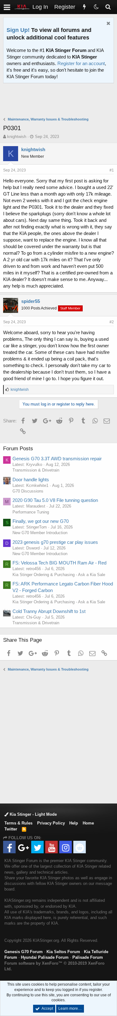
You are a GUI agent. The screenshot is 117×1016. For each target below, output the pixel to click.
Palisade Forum (87, 957)
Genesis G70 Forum (23, 951)
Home (88, 823)
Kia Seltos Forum (63, 951)
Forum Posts (18, 449)
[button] (7, 7)
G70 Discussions (27, 491)
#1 (112, 170)
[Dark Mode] (96, 7)
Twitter (10, 829)
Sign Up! (18, 30)
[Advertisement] (60, 101)
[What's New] (84, 7)
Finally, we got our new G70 (40, 521)
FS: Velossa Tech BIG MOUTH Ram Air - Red (59, 562)
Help (73, 823)
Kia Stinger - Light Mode (32, 814)
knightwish (16, 136)
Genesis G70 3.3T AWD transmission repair (57, 458)
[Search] (108, 7)
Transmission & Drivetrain (35, 470)
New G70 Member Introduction (39, 532)
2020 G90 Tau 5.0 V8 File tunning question (55, 500)
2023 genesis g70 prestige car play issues (55, 542)
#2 (112, 322)
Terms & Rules (18, 823)
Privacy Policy (51, 823)
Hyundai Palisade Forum (45, 957)
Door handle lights (30, 479)
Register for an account (81, 63)
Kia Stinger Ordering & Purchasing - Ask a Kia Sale (58, 574)
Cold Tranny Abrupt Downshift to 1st (48, 611)
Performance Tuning (30, 512)
